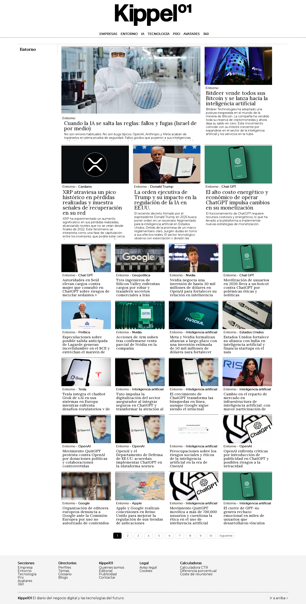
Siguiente (226, 535)
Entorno (129, 34)
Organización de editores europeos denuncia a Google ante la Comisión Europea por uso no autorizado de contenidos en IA (85, 517)
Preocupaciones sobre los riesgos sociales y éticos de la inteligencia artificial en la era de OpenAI (193, 458)
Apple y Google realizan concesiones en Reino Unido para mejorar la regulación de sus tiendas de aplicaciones (139, 515)
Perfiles (64, 567)
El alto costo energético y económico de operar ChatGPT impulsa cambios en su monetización (238, 200)
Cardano (85, 187)
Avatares (191, 34)
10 (211, 535)
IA (142, 34)
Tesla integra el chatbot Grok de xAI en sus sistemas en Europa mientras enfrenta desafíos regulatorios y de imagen (86, 403)
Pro (176, 34)
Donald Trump (161, 187)
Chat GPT (228, 187)
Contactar (107, 577)
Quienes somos (111, 567)
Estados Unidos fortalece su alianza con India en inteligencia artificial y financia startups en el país (246, 344)
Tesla (82, 389)
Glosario (65, 574)
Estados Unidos (251, 332)
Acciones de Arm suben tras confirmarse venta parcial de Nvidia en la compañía (137, 343)
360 (206, 34)
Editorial (106, 571)
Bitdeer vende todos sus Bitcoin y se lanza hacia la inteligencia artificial (237, 98)
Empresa (25, 567)
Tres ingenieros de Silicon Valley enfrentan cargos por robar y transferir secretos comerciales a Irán (138, 287)
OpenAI (84, 446)
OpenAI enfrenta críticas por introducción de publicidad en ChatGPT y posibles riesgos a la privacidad (246, 458)
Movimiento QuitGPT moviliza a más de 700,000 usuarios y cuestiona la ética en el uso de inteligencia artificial (193, 515)
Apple (137, 503)
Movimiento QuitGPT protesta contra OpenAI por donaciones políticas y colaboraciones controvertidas (84, 458)
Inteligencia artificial (201, 332)
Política (84, 332)
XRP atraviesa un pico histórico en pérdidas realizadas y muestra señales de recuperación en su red (92, 202)
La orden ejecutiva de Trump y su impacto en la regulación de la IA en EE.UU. (165, 200)
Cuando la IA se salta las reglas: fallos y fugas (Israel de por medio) (130, 126)
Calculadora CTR (194, 567)
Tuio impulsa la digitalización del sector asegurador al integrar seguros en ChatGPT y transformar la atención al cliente (139, 403)
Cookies (145, 571)
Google (84, 503)
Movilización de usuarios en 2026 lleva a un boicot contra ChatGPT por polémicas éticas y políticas (246, 287)
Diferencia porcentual (198, 571)
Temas (63, 571)
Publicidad (108, 574)
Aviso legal (148, 567)
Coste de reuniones (196, 574)
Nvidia (190, 275)
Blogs (63, 577)
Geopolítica (141, 275)
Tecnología (158, 34)
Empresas (108, 34)
